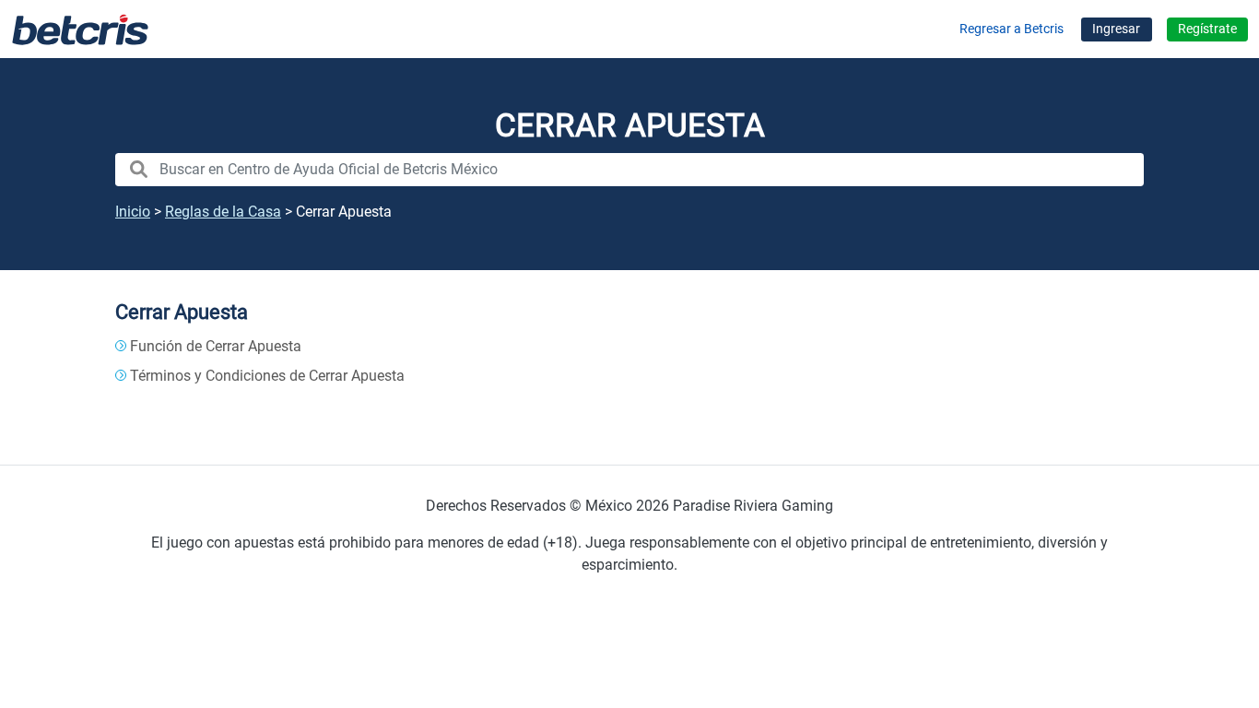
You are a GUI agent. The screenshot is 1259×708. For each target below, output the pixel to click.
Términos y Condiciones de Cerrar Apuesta (267, 375)
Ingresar (1116, 29)
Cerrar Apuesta (181, 312)
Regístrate (1207, 29)
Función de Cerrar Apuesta (215, 346)
